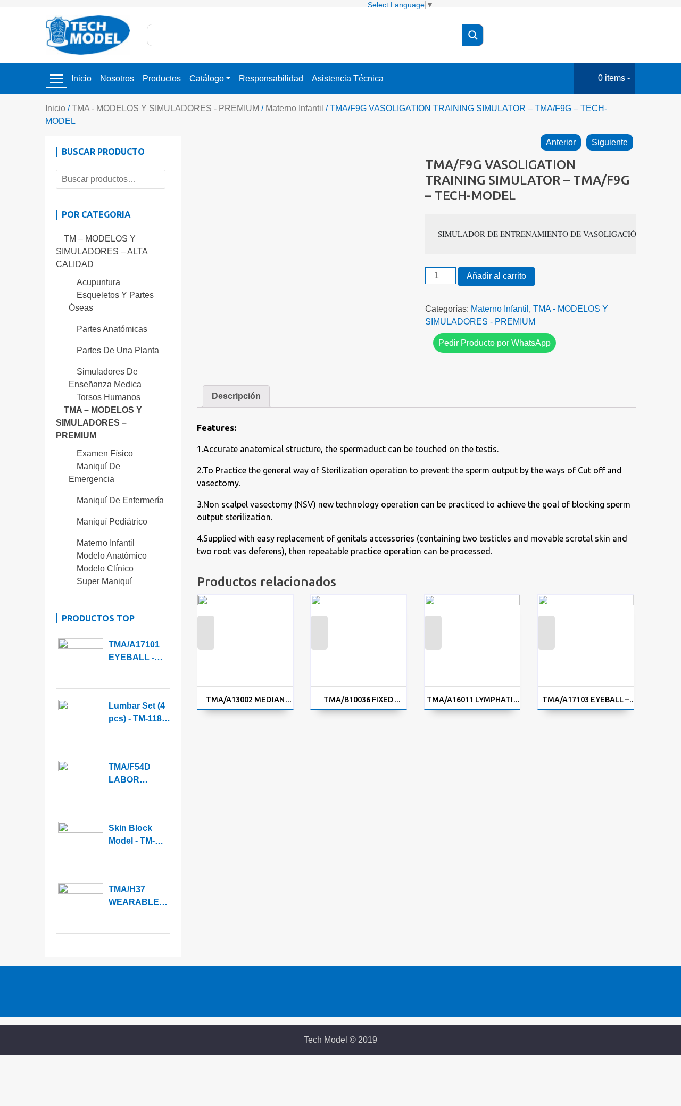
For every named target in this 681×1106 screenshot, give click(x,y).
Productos (162, 78)
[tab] (236, 396)
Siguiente (610, 142)
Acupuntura (98, 282)
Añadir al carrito (496, 275)
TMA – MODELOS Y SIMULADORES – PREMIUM (99, 422)
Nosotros (117, 78)
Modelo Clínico (105, 568)
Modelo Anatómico (112, 555)
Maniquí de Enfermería (120, 500)
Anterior (561, 142)
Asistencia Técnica (348, 78)
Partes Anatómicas (112, 329)
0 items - (614, 77)
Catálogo (206, 78)
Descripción (236, 396)
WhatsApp (205, 639)
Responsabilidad (271, 78)
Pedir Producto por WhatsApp (494, 342)
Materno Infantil (294, 108)
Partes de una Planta (118, 350)
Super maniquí (104, 581)
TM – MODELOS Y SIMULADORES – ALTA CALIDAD (101, 251)
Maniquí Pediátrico (112, 521)
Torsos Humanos (108, 397)
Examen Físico (105, 453)
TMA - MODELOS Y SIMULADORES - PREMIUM (165, 108)
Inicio (81, 78)
